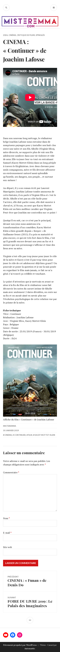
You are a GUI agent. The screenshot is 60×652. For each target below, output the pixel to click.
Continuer (20, 435)
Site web (7, 547)
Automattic (29, 648)
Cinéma (12, 35)
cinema (8, 435)
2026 (5, 35)
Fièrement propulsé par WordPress (20, 645)
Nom (6, 518)
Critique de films (26, 35)
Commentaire (11, 472)
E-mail (7, 532)
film (30, 435)
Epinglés (40, 35)
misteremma (9, 426)
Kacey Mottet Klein (45, 435)
